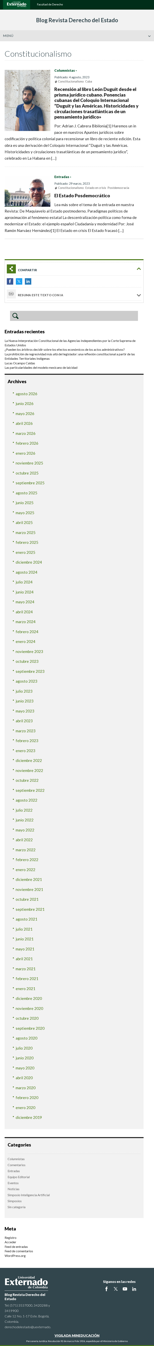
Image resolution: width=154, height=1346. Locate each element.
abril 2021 (24, 958)
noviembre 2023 (29, 651)
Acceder (10, 1242)
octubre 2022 (27, 780)
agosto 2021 (26, 919)
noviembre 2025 (29, 463)
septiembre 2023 (30, 671)
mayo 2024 (25, 601)
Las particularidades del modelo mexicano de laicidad (41, 367)
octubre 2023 (27, 661)
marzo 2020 (25, 1087)
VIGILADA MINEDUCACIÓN (77, 1335)
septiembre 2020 (30, 1028)
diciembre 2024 (29, 562)
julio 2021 (24, 929)
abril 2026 (24, 423)
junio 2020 (24, 1058)
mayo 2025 (25, 512)
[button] (149, 44)
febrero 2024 (27, 631)
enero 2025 (25, 552)
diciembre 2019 (29, 1117)
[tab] (74, 269)
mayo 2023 (25, 711)
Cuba (88, 81)
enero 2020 (25, 1107)
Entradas (61, 177)
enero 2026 (25, 453)
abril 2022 (24, 839)
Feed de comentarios (19, 1251)
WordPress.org (15, 1255)
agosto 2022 (26, 800)
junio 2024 (24, 592)
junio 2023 (24, 701)
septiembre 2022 (30, 790)
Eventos (13, 1183)
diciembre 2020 (29, 998)
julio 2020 (24, 1048)
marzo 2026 (25, 433)
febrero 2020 (27, 1097)
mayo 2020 (25, 1068)
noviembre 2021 (29, 889)
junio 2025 (24, 502)
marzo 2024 (25, 621)
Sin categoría (16, 1207)
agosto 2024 (26, 572)
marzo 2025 (25, 532)
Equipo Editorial (19, 1177)
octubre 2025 (27, 473)
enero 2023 (25, 750)
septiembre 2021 (30, 909)
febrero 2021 (27, 978)
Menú (8, 35)
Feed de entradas (16, 1246)
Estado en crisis (95, 187)
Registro (10, 1237)
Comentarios (16, 1165)
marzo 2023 (25, 730)
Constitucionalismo (71, 81)
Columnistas (64, 71)
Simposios (15, 1201)
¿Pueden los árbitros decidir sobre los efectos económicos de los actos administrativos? (65, 349)
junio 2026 (24, 403)
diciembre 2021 (29, 879)
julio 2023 (24, 691)
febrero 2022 (27, 859)
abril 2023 (24, 720)
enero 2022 (25, 869)
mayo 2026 (25, 413)
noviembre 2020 (29, 1008)
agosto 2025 (26, 493)
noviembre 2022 (29, 770)
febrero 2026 (27, 443)
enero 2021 (25, 988)
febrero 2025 (27, 542)
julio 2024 (24, 582)
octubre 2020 (27, 1018)
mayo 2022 (25, 830)
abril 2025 (24, 522)
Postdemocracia (118, 187)
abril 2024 (24, 612)
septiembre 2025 (30, 483)
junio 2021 (24, 939)
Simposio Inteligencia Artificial (29, 1195)
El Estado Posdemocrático (82, 195)
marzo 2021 (25, 968)
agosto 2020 (26, 1038)
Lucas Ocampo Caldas (20, 363)
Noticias (13, 1189)
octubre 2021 (27, 899)
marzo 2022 (25, 849)
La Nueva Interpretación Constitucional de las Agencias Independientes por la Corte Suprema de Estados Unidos (70, 343)
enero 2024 (25, 641)
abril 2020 (24, 1077)
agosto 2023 (26, 681)
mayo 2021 (25, 949)
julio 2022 (24, 810)
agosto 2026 (26, 393)
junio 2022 (24, 820)
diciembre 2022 (29, 760)
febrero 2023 (27, 740)
